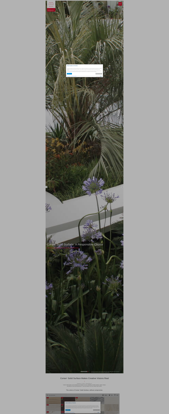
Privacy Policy (68, 76)
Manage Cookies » (98, 73)
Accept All (69, 73)
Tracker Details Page (73, 76)
